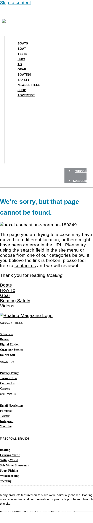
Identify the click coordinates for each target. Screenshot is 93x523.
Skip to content (15, 2)
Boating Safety (24, 77)
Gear (22, 69)
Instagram (6, 421)
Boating (5, 450)
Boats (23, 43)
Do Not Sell (7, 355)
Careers (5, 388)
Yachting (5, 481)
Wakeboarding (9, 475)
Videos (7, 305)
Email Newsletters (11, 405)
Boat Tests (22, 51)
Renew (4, 339)
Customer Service (11, 349)
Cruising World (10, 455)
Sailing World (9, 460)
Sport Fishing (9, 470)
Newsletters (29, 85)
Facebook (6, 410)
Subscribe (6, 334)
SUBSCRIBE (83, 171)
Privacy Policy (9, 373)
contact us (25, 265)
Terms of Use (8, 378)
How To (21, 61)
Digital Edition (9, 344)
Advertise (26, 95)
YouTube (5, 426)
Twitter (5, 416)
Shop (22, 90)
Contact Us (7, 383)
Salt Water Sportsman (14, 465)
